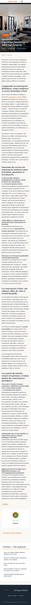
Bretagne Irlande (21, 590)
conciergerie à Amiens (15, 97)
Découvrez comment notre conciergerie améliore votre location (15, 558)
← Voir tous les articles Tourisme (11, 533)
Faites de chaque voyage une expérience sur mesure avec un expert (15, 569)
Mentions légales (12, 595)
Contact (21, 595)
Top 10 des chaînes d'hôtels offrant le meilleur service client (14, 553)
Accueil (3, 55)
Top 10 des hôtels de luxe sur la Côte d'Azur (14, 564)
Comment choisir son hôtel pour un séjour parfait (14, 575)
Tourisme (6, 35)
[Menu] (22, 1)
